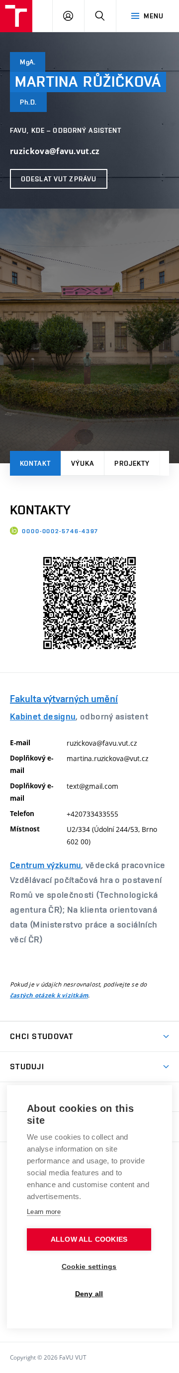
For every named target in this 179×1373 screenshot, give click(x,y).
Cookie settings (89, 1266)
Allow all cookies (89, 1239)
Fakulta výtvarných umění (64, 699)
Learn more (44, 1211)
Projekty (132, 463)
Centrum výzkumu (45, 865)
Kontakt (35, 463)
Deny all (89, 1294)
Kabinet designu (43, 716)
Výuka (82, 463)
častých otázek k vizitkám (49, 995)
